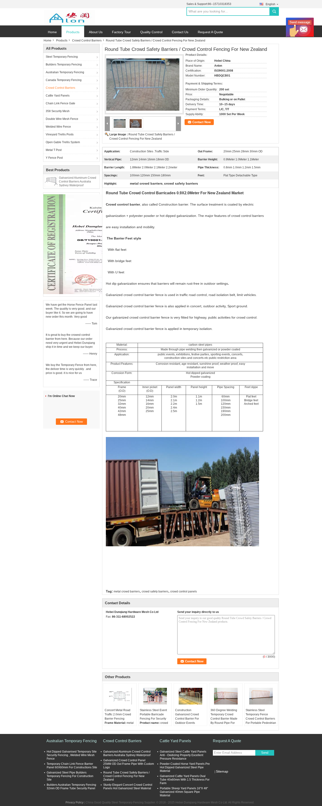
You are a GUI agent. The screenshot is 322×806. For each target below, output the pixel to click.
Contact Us (180, 32)
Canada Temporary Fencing (64, 80)
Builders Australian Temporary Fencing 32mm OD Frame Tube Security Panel (71, 786)
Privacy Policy (74, 802)
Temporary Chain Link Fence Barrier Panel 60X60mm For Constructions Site (72, 765)
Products (72, 32)
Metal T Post (54, 150)
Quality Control (151, 32)
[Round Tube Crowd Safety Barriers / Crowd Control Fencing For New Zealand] (143, 82)
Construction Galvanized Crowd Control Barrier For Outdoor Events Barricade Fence (187, 719)
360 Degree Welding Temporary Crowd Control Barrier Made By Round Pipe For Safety (224, 719)
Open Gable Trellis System (63, 142)
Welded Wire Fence (58, 126)
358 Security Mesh (58, 111)
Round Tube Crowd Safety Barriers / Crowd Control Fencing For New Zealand (126, 776)
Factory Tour (121, 32)
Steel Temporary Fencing (62, 56)
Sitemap (222, 771)
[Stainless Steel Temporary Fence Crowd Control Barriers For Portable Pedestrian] (260, 696)
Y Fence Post (54, 157)
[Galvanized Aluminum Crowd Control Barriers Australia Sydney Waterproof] (51, 181)
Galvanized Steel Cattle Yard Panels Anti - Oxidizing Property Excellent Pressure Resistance (183, 755)
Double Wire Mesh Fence (62, 119)
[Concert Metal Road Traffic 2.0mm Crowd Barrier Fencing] (119, 696)
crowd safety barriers (155, 591)
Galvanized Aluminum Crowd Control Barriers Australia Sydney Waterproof (77, 181)
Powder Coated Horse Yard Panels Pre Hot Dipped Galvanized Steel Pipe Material (185, 767)
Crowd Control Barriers (87, 40)
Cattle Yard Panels (58, 95)
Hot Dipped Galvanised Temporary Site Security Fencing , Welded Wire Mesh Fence (72, 755)
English (270, 4)
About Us (96, 32)
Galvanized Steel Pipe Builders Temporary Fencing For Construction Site (70, 776)
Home (52, 32)
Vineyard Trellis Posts (60, 134)
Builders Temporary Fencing (64, 64)
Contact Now (201, 122)
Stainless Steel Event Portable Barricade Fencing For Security (153, 714)
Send (264, 752)
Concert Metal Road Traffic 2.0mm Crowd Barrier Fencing (118, 714)
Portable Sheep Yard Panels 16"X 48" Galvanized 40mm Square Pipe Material (184, 792)
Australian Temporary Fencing (65, 72)
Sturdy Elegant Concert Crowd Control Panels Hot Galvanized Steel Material (127, 786)
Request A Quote (210, 32)
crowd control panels (183, 591)
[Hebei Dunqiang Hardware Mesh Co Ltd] (69, 17)
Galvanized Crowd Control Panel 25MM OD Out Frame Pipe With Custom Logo (128, 764)
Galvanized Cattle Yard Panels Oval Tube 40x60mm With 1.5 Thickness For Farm (185, 779)
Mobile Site (223, 777)
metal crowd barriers (127, 591)
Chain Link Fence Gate (60, 103)
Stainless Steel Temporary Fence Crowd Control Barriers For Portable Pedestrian (261, 717)
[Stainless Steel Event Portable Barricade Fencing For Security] (155, 696)
